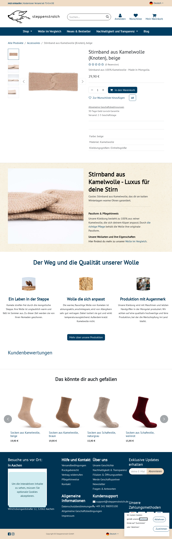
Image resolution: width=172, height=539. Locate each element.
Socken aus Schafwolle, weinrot (140, 434)
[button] (23, 81)
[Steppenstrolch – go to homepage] (33, 17)
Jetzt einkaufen (15, 3)
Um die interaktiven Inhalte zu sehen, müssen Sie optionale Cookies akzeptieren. (27, 489)
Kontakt (66, 484)
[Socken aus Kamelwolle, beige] (28, 412)
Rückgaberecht (70, 470)
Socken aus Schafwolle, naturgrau (101, 434)
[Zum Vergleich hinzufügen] (132, 97)
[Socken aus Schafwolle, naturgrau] (105, 412)
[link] (120, 16)
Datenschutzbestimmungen (77, 506)
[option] (86, 419)
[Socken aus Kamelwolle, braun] (67, 412)
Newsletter (99, 484)
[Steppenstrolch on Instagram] (13, 534)
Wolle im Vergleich (136, 241)
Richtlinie (143, 519)
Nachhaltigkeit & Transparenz (110, 470)
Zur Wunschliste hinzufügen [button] (109, 97)
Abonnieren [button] (155, 471)
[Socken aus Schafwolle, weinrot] (144, 412)
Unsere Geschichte (103, 465)
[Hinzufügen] (103, 90)
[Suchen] (107, 17)
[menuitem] (27, 31)
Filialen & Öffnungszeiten (107, 474)
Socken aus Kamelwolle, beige (25, 434)
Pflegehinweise (70, 479)
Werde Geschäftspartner (106, 479)
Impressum (68, 515)
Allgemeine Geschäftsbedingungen (82, 511)
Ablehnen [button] (159, 519)
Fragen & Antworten (104, 488)
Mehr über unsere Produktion (86, 337)
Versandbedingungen (74, 465)
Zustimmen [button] (161, 528)
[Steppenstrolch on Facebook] (10, 534)
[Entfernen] (92, 90)
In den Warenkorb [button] (124, 90)
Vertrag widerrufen (72, 474)
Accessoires (33, 43)
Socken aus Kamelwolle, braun (63, 434)
